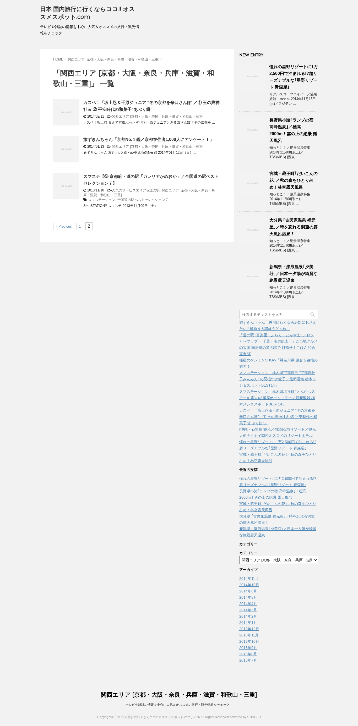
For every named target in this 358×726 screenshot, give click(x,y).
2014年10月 (249, 585)
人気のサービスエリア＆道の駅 (136, 190)
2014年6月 (248, 591)
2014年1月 (248, 622)
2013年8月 (248, 654)
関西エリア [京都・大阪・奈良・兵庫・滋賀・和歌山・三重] (158, 116)
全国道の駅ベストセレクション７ (143, 200)
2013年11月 (249, 635)
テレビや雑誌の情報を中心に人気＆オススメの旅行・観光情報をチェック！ (179, 705)
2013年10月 (249, 641)
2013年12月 (249, 629)
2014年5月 (248, 597)
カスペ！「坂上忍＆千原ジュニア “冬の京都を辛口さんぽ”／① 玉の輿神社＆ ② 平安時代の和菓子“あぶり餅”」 (278, 416)
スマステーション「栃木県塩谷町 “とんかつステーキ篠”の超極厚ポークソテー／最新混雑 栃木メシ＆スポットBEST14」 (277, 397)
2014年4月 (248, 604)
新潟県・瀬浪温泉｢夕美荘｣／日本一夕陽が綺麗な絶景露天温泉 (293, 274)
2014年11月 (249, 578)
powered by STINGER (245, 717)
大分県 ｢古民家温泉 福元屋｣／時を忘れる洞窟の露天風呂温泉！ (293, 227)
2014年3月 (248, 610)
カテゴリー (248, 553)
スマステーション (101, 200)
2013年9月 (248, 648)
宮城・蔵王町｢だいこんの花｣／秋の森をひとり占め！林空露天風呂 (293, 180)
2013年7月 (248, 660)
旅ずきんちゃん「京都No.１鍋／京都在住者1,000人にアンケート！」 (148, 139)
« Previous (64, 226)
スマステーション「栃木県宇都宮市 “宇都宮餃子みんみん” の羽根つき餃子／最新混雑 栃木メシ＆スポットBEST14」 (277, 379)
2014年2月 (248, 616)
